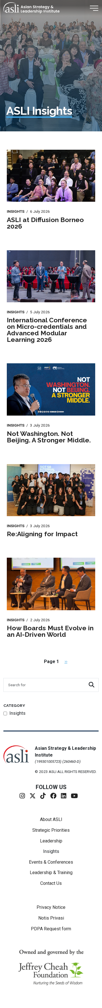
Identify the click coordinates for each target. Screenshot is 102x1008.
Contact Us (51, 883)
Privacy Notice (51, 907)
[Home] (33, 8)
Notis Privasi (51, 918)
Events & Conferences (51, 862)
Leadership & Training (51, 872)
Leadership (51, 841)
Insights (51, 851)
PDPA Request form (51, 928)
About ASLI (51, 819)
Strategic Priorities (51, 830)
